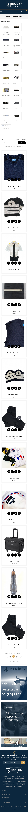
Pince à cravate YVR (14, 311)
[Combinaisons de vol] (6, 116)
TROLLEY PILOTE (14, 561)
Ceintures (17, 95)
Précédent (5, 656)
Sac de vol (16, 121)
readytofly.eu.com (15, 661)
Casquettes (6, 108)
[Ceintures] (17, 90)
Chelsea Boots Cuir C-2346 (14, 603)
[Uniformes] (6, 52)
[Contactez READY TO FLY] (14, 683)
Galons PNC (16, 83)
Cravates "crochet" (14, 269)
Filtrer (22, 142)
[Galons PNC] (17, 78)
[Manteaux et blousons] (17, 40)
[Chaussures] (17, 52)
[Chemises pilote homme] (6, 27)
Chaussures (16, 58)
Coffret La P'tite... (14, 478)
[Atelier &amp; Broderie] (14, 742)
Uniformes (6, 58)
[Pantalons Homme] (17, 27)
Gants (16, 108)
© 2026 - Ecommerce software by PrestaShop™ (14, 806)
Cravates (16, 70)
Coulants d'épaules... (14, 228)
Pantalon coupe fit (14, 645)
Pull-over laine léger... (14, 186)
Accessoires (6, 95)
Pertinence (10, 143)
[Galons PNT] (6, 78)
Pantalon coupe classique (14, 436)
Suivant (23, 656)
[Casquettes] (6, 103)
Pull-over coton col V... (14, 353)
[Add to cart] (8, 179)
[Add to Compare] (15, 179)
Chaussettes (6, 70)
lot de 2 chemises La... (14, 520)
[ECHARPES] (6, 125)
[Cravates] (17, 65)
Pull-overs (6, 45)
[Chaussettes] (6, 65)
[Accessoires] (6, 90)
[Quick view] (19, 179)
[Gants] (17, 103)
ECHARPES (6, 128)
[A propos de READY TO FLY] (14, 719)
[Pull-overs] (6, 40)
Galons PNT (5, 83)
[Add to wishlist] (12, 179)
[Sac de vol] (17, 116)
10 (20, 656)
